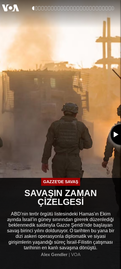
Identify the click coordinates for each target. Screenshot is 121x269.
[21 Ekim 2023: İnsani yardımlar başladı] (55, 8)
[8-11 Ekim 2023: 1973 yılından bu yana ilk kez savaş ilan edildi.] (46, 8)
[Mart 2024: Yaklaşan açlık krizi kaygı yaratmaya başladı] (87, 8)
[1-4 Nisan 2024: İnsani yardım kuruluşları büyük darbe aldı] (90, 8)
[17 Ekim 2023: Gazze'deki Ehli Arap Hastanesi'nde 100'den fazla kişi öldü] (52, 8)
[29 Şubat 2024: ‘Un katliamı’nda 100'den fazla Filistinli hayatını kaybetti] (84, 8)
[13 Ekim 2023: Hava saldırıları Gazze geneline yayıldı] (49, 8)
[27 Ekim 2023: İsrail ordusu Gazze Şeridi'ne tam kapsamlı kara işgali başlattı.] (59, 8)
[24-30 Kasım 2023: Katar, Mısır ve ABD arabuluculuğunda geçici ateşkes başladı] (68, 8)
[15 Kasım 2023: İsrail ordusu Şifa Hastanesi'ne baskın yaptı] (65, 8)
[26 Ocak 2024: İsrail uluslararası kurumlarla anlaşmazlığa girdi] (78, 8)
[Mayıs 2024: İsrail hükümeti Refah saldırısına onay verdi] (97, 8)
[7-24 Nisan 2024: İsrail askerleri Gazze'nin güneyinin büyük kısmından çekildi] (94, 8)
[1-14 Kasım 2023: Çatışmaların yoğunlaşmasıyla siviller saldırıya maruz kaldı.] (62, 8)
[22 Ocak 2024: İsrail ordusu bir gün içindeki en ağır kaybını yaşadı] (74, 8)
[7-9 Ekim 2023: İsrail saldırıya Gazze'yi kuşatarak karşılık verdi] (42, 8)
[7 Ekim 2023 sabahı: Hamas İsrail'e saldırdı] (36, 8)
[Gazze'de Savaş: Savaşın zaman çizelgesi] (33, 8)
